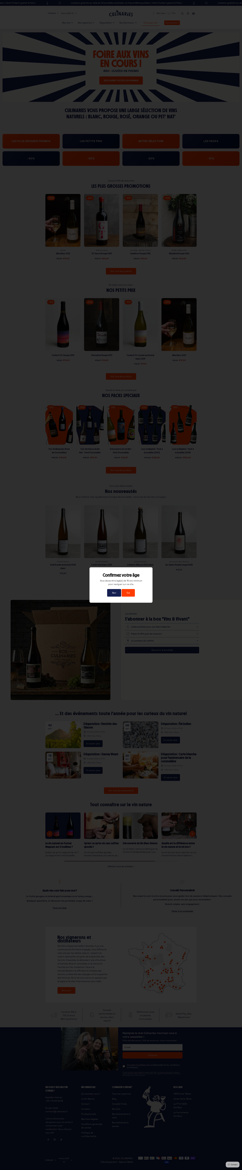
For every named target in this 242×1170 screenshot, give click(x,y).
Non (114, 592)
